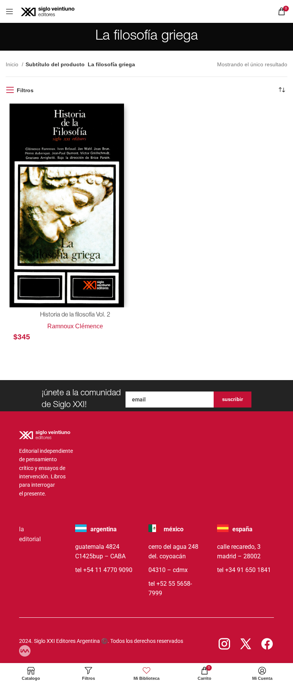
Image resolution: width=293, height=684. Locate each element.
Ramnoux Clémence (75, 326)
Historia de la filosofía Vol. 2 (75, 315)
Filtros (25, 90)
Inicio (13, 64)
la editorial (30, 534)
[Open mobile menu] (9, 11)
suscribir (232, 399)
